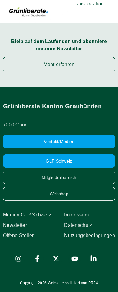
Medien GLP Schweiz (27, 214)
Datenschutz (78, 225)
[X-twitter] (56, 258)
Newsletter (15, 225)
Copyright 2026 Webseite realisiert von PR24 (59, 283)
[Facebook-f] (37, 258)
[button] (108, 11)
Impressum (76, 214)
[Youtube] (74, 258)
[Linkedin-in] (93, 258)
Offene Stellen (19, 235)
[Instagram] (18, 258)
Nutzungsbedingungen (89, 235)
